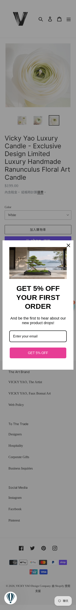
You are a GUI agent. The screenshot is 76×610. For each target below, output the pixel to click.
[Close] (68, 245)
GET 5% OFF (38, 353)
